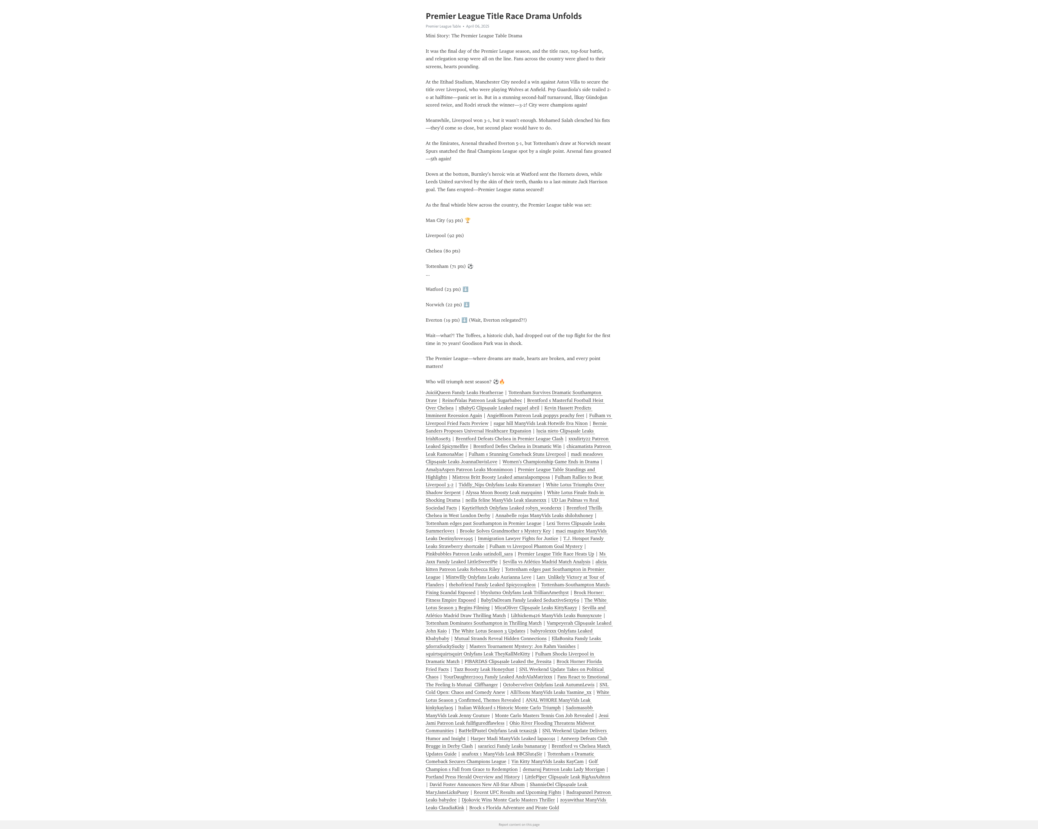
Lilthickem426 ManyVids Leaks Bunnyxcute (556, 615)
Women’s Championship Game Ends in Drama (551, 462)
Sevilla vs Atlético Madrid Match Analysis (546, 562)
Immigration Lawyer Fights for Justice (518, 538)
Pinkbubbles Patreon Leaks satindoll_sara (469, 554)
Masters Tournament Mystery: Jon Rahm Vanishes (522, 646)
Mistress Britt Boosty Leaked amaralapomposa (501, 477)
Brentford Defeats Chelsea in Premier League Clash (509, 439)
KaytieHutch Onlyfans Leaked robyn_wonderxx (511, 508)
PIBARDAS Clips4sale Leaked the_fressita (508, 661)
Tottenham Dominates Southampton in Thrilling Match (484, 623)
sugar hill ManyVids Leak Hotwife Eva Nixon (541, 423)
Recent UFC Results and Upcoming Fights (517, 792)
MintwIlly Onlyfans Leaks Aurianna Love (488, 577)
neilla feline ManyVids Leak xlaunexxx (505, 500)
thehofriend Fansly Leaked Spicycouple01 (492, 585)
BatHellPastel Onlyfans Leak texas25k (498, 731)
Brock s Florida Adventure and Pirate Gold (514, 808)
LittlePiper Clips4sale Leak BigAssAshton (567, 777)
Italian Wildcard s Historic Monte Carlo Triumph (509, 708)
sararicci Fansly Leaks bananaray (512, 746)
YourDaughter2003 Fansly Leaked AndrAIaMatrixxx (498, 677)
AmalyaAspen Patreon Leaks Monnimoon (469, 469)
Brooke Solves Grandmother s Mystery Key (505, 531)
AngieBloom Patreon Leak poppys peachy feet (535, 415)
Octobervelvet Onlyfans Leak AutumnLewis (548, 685)
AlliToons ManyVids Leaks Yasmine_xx (550, 692)
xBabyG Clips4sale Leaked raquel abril (499, 408)
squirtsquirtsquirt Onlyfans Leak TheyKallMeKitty (478, 654)
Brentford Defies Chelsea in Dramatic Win (517, 446)
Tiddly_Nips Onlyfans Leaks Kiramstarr (500, 485)
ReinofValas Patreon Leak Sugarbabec (482, 400)
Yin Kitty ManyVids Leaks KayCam (547, 761)
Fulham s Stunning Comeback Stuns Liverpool (517, 454)
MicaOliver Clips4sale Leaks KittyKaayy (536, 608)
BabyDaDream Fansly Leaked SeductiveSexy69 (530, 600)
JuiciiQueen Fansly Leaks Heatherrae (464, 392)
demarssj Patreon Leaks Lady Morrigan (564, 769)
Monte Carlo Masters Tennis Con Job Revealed (544, 715)
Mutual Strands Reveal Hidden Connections (500, 638)
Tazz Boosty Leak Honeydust (484, 669)
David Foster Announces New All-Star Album (477, 784)
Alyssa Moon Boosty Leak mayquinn (504, 492)
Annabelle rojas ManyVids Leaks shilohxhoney (544, 515)
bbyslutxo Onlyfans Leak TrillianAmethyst (525, 592)
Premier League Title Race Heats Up (556, 554)
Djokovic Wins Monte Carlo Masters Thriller (508, 800)
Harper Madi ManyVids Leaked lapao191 (513, 738)
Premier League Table (443, 26)
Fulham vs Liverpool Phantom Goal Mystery (536, 546)
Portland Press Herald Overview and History (473, 777)
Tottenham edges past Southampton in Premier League (483, 523)
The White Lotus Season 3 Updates (488, 631)
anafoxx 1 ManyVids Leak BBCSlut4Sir (502, 754)
